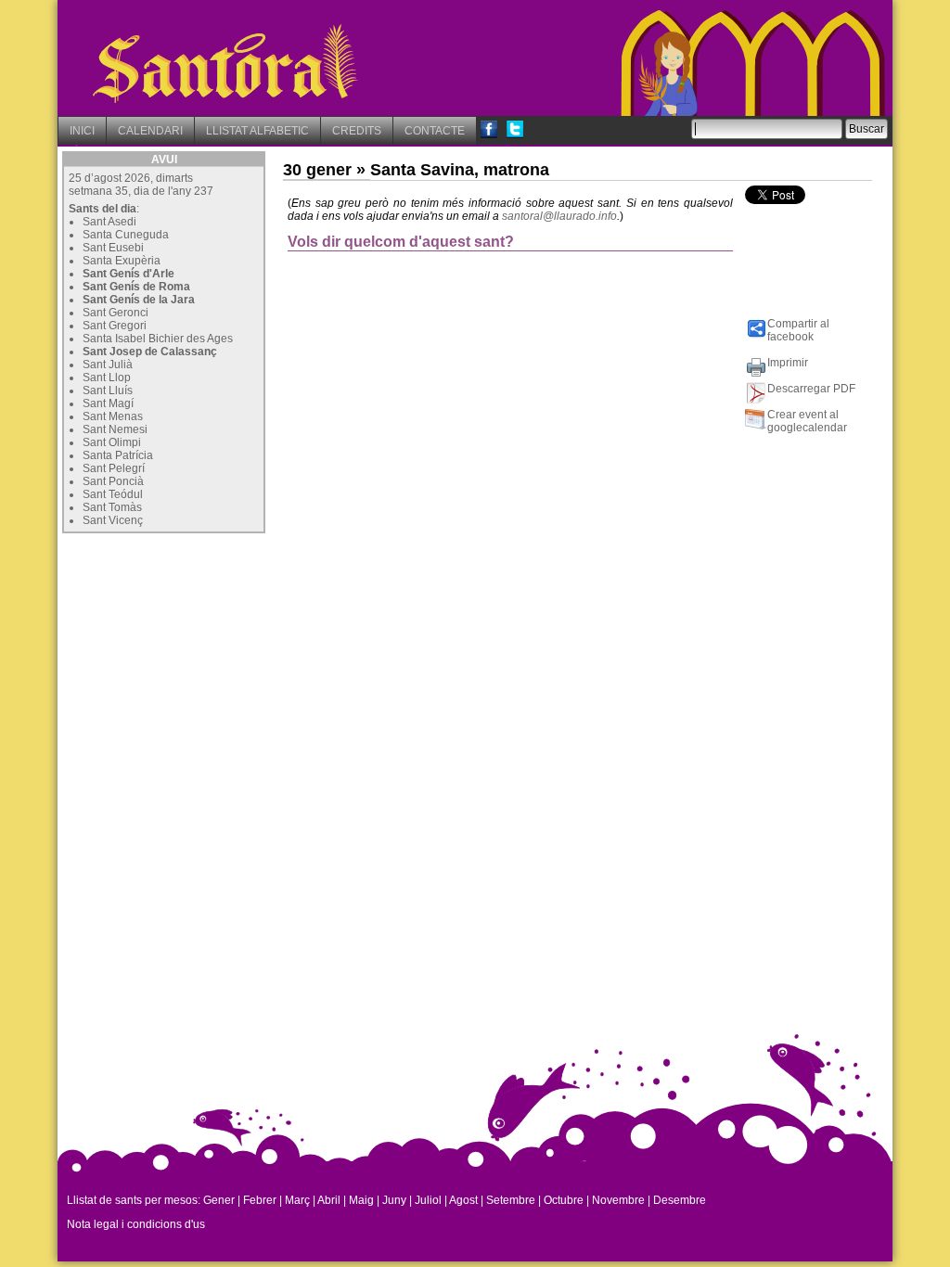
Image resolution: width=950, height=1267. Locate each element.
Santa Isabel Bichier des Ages (158, 338)
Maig (361, 1200)
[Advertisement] (201, 654)
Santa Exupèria (121, 260)
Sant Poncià (113, 481)
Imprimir (787, 362)
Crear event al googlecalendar (807, 421)
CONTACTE (434, 130)
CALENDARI (150, 130)
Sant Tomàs (112, 507)
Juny (394, 1200)
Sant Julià (108, 364)
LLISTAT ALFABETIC (257, 130)
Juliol (428, 1200)
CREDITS (356, 130)
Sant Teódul (113, 494)
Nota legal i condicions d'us (136, 1224)
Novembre (618, 1200)
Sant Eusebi (113, 247)
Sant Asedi (109, 221)
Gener (219, 1200)
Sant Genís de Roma (136, 286)
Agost (463, 1200)
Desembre (679, 1200)
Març (297, 1200)
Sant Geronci (115, 312)
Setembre (510, 1200)
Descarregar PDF (811, 388)
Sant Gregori (115, 325)
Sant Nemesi (115, 429)
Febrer (259, 1200)
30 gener (317, 169)
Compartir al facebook (798, 330)
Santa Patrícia (118, 455)
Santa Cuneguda (126, 234)
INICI (82, 130)
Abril (328, 1200)
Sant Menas (113, 416)
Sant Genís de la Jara (139, 299)
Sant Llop (107, 377)
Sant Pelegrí (114, 468)
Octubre (564, 1200)
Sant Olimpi (112, 442)
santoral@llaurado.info (559, 216)
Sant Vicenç (113, 520)
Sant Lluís (108, 390)
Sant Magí (108, 403)
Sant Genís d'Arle (128, 273)
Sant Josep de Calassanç (150, 351)
